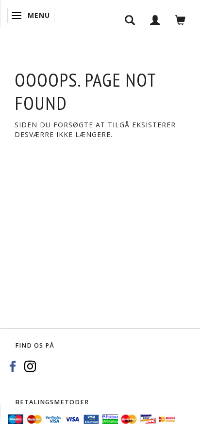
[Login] (155, 19)
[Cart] (180, 19)
